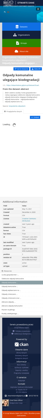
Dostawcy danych (21, 355)
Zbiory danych (21, 353)
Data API (37, 69)
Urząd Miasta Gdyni (21, 328)
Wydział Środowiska (28, 57)
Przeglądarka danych (14, 111)
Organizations (24, 35)
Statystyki (21, 381)
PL (5, 12)
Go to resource (22, 69)
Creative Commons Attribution (29, 220)
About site (24, 51)
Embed (36, 117)
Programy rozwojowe (21, 373)
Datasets (23, 26)
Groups (24, 43)
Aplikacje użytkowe (21, 367)
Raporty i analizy (21, 370)
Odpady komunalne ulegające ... (19, 63)
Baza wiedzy (21, 365)
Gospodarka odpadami (14, 60)
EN (8, 12)
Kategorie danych (21, 358)
